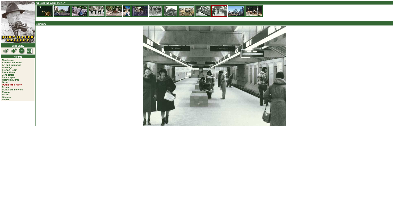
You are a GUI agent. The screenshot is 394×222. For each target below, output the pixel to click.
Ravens (6, 92)
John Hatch (8, 75)
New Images (8, 60)
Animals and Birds (12, 62)
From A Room (9, 70)
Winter (5, 99)
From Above (8, 72)
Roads (5, 94)
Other (5, 82)
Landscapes (8, 77)
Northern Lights (10, 80)
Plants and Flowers (12, 89)
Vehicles (6, 97)
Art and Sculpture (11, 65)
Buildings (7, 67)
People (5, 87)
